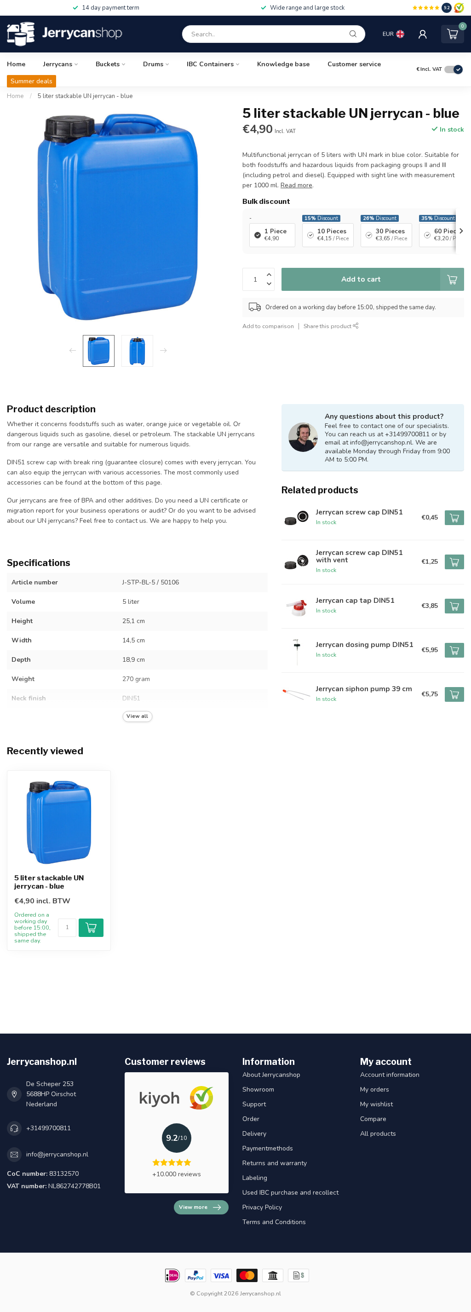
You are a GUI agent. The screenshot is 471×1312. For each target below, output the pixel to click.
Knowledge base (283, 64)
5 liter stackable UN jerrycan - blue (85, 96)
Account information (389, 1074)
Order (250, 1119)
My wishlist (376, 1104)
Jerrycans (57, 64)
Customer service (354, 64)
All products (378, 1133)
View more (193, 1207)
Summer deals (31, 81)
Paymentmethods (267, 1148)
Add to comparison (268, 326)
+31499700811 (48, 1128)
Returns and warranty (274, 1163)
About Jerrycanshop (271, 1074)
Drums (153, 64)
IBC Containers (210, 64)
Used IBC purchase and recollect (290, 1192)
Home (16, 64)
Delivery (254, 1133)
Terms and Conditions (274, 1222)
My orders (374, 1089)
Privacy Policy (262, 1207)
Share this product (328, 326)
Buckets (108, 64)
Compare (373, 1119)
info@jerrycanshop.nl (57, 1154)
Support (254, 1104)
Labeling (254, 1177)
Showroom (258, 1089)
